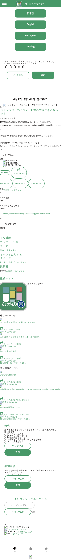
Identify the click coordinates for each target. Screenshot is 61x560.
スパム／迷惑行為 (15, 442)
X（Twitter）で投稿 (18, 530)
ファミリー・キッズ (9, 242)
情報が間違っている (16, 438)
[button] (4, 4)
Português (30, 35)
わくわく (4, 262)
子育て (3, 251)
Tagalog (31, 47)
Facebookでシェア (24, 532)
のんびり (13, 262)
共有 (30, 558)
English (30, 24)
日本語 (30, 13)
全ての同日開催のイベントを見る (15, 419)
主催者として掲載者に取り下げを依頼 (24, 440)
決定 (43, 75)
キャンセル (18, 75)
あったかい (22, 262)
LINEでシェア (17, 534)
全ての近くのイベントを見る (13, 363)
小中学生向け (13, 251)
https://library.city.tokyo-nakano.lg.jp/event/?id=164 (27, 214)
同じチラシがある (15, 434)
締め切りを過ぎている (17, 436)
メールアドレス (14, 474)
